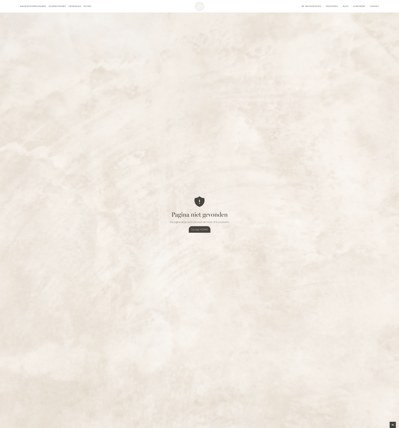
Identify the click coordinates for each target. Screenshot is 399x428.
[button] (33, 6)
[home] (199, 6)
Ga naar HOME (199, 229)
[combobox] (393, 425)
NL (393, 425)
